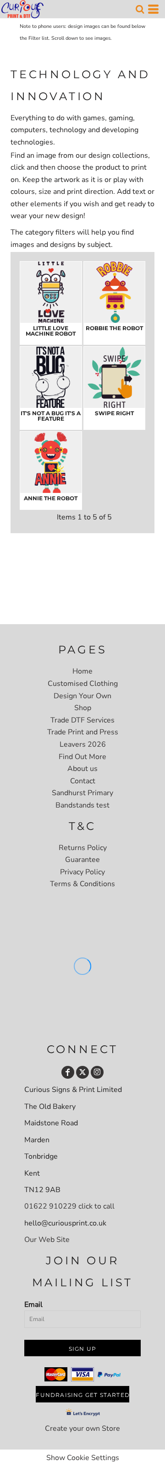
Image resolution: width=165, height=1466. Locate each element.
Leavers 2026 (83, 744)
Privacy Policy (82, 872)
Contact (82, 781)
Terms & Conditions (82, 884)
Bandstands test (82, 805)
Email (33, 1305)
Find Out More (82, 757)
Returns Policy (83, 848)
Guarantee (82, 860)
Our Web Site (47, 1240)
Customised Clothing (83, 684)
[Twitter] (82, 1072)
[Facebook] (67, 1072)
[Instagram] (97, 1072)
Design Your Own (82, 696)
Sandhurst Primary (82, 793)
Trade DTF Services (82, 720)
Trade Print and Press (82, 732)
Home (82, 671)
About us (82, 769)
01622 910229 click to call (69, 1206)
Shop (82, 708)
